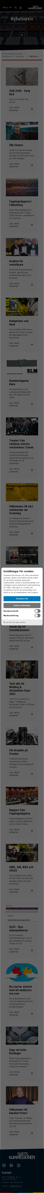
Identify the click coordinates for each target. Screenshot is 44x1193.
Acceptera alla (22, 599)
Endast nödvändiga (22, 605)
